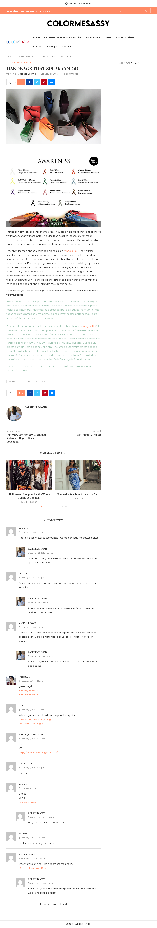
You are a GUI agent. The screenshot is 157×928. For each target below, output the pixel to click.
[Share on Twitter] (37, 82)
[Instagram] (18, 42)
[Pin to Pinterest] (44, 82)
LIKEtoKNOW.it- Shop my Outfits (62, 37)
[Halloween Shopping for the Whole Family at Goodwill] (29, 475)
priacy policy (47, 11)
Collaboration (26, 57)
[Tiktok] (28, 42)
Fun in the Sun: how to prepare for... (78, 494)
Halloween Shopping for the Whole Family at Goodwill (29, 496)
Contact (37, 46)
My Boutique (93, 37)
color (27, 381)
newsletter (12, 11)
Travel (107, 37)
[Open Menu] (147, 42)
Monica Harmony (28, 854)
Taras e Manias (27, 801)
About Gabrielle (125, 37)
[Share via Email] (51, 82)
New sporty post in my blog (35, 719)
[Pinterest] (23, 42)
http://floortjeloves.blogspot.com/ (38, 752)
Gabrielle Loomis (27, 73)
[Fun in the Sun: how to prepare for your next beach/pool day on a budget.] (78, 475)
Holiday (51, 46)
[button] (10, 483)
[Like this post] (22, 82)
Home (36, 37)
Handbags (40, 381)
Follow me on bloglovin (32, 723)
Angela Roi (71, 250)
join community (29, 11)
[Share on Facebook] (29, 82)
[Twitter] (13, 42)
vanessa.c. (25, 676)
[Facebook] (8, 42)
